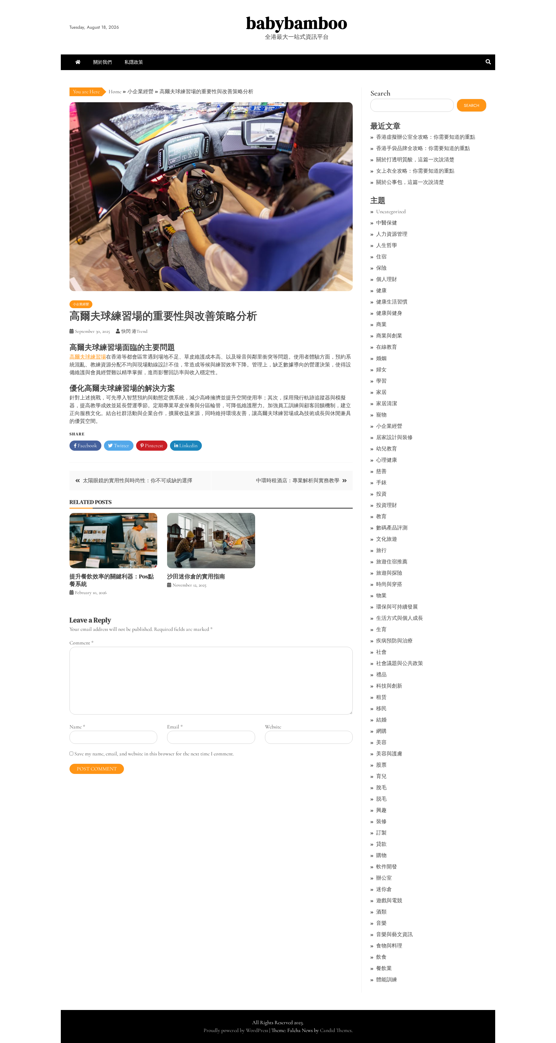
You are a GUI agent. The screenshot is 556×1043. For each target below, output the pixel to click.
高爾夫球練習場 (88, 357)
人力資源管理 (391, 234)
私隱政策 (134, 62)
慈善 (381, 471)
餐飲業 (384, 968)
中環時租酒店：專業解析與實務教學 (297, 480)
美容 (381, 742)
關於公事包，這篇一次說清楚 (410, 182)
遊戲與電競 (389, 900)
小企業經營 (81, 304)
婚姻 (381, 358)
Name (77, 727)
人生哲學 (386, 245)
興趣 (381, 810)
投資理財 (386, 505)
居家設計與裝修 (394, 437)
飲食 (381, 957)
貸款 (381, 844)
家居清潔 (386, 403)
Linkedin (187, 445)
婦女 (381, 369)
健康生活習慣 (391, 302)
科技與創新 (389, 686)
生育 (381, 629)
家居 (381, 392)
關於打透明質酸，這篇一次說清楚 (415, 159)
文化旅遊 (386, 539)
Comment (82, 643)
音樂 (381, 923)
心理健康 (386, 460)
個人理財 (386, 279)
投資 (381, 494)
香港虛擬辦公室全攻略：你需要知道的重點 (425, 137)
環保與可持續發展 (397, 607)
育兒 (381, 776)
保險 (381, 268)
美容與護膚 (389, 753)
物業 (381, 595)
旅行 (381, 550)
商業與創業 (389, 336)
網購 (381, 731)
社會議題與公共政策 (399, 663)
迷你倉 (384, 889)
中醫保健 (386, 223)
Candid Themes (336, 1030)
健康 (381, 290)
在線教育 (386, 347)
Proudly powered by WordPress (236, 1030)
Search (380, 93)
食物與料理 (389, 945)
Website (273, 727)
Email (175, 727)
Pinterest (153, 445)
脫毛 (381, 787)
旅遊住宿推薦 (391, 561)
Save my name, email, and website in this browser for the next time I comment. (154, 753)
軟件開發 (386, 866)
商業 (381, 324)
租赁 (381, 697)
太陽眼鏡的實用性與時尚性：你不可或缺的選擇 (137, 480)
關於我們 (102, 62)
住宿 (381, 256)
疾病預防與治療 (394, 641)
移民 (381, 708)
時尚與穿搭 (389, 584)
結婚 (381, 720)
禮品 (381, 674)
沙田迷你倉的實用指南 (196, 576)
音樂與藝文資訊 (394, 934)
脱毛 (381, 799)
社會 (381, 652)
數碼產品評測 (391, 528)
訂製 (381, 833)
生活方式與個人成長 (399, 618)
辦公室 (384, 878)
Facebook (86, 445)
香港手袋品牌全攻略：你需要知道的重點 (423, 148)
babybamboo (297, 22)
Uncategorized (391, 211)
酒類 (381, 912)
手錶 (381, 482)
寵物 (381, 415)
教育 (381, 516)
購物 (381, 855)
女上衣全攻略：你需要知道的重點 (415, 171)
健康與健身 (389, 313)
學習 (381, 381)
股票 (381, 765)
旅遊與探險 (389, 573)
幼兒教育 (386, 448)
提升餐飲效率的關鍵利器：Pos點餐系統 (112, 580)
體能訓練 (386, 979)
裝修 (381, 821)
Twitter (121, 445)
